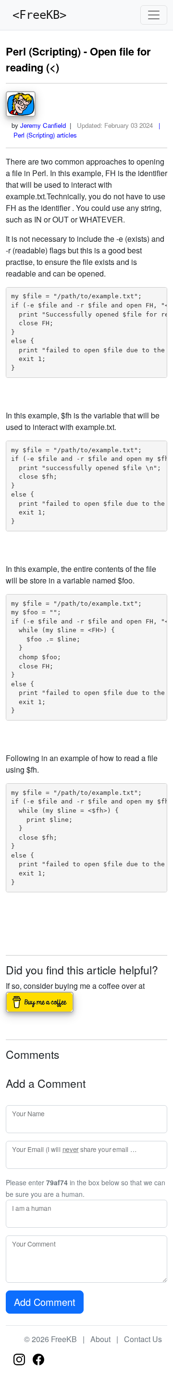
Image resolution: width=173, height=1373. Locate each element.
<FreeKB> (36, 15)
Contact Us (143, 1339)
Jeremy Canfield (43, 125)
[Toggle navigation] (153, 15)
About (100, 1339)
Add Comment (44, 1302)
